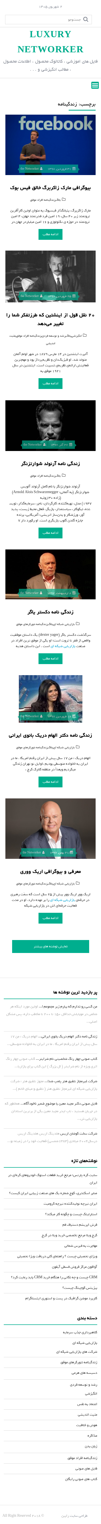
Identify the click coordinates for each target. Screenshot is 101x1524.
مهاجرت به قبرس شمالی (80, 1246)
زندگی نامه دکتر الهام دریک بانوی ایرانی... (67, 1036)
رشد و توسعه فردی (53, 335)
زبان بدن (91, 1446)
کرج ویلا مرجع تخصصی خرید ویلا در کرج (69, 1235)
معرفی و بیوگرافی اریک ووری (50, 871)
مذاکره (92, 1435)
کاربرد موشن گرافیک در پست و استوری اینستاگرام (61, 1298)
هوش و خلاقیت (86, 1425)
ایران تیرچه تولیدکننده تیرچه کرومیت (70, 1204)
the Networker (29, 168)
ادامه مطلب (50, 234)
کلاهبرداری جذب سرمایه (80, 1332)
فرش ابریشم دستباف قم (79, 1225)
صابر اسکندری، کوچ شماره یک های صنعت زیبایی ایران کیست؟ (53, 1193)
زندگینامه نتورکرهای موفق (31, 624)
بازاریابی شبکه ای (64, 624)
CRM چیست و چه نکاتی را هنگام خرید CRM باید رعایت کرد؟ (54, 1277)
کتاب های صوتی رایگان (81, 1479)
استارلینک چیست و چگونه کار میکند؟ (71, 1214)
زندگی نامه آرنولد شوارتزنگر (50, 464)
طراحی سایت (79, 1516)
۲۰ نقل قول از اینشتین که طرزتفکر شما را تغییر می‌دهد (50, 319)
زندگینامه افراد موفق (42, 199)
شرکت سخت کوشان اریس (78, 1133)
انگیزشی (76, 335)
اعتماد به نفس (87, 1404)
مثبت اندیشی (87, 1414)
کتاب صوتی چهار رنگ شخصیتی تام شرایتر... (66, 1059)
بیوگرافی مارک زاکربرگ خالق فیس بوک (50, 188)
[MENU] (95, 85)
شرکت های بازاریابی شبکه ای (76, 1352)
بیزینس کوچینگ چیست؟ (79, 1288)
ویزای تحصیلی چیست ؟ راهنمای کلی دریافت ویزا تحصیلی (57, 1256)
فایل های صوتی (86, 1468)
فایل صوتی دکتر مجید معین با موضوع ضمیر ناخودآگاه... (58, 1103)
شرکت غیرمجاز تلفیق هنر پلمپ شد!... (70, 1081)
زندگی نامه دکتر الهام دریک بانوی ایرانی (50, 735)
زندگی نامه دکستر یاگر (50, 612)
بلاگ (58, 199)
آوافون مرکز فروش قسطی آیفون (74, 1267)
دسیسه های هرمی (84, 1373)
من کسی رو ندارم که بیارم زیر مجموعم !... (68, 1006)
